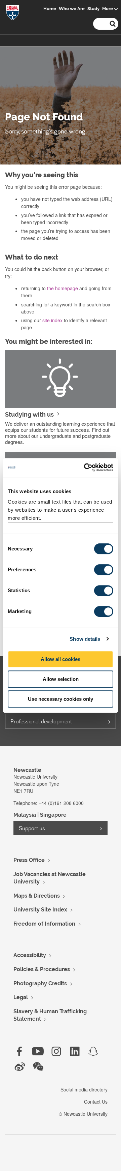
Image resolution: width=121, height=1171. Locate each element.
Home (49, 8)
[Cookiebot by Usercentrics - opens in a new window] (85, 467)
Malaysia (24, 815)
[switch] (103, 569)
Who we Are (72, 8)
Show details (85, 639)
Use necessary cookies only (60, 699)
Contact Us (96, 1101)
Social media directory (84, 1089)
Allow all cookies (60, 659)
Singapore (53, 815)
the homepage (62, 288)
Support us (32, 828)
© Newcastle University (83, 1113)
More (107, 8)
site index (52, 320)
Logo (12, 14)
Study (93, 8)
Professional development (41, 721)
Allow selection (61, 679)
